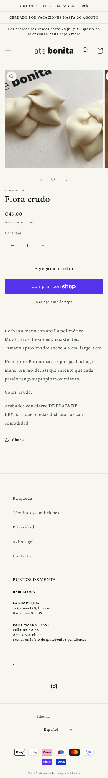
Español (51, 729)
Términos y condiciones (36, 512)
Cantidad (13, 232)
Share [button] (18, 439)
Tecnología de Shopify (66, 772)
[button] (8, 50)
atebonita (45, 772)
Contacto (22, 555)
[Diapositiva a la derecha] (67, 179)
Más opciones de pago (54, 302)
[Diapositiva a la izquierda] (41, 179)
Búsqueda (22, 498)
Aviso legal (23, 541)
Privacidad (23, 526)
